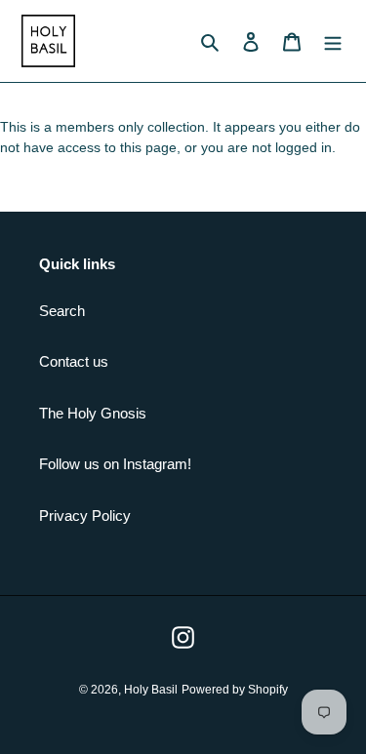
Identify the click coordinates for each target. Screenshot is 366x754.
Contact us (73, 361)
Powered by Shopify (235, 689)
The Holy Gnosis (92, 413)
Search (62, 310)
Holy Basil (151, 689)
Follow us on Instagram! (115, 464)
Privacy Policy (85, 515)
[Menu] (332, 41)
